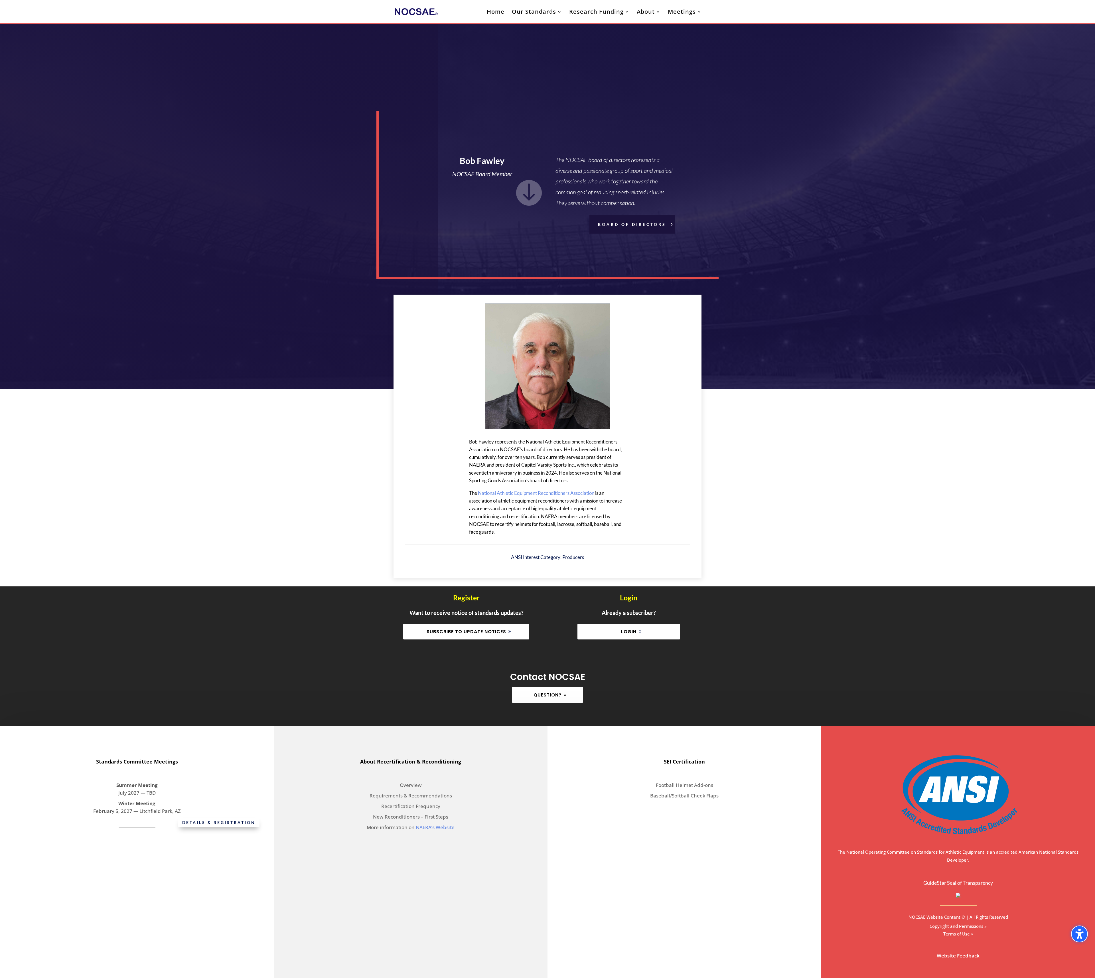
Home (495, 12)
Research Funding (596, 12)
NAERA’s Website (435, 827)
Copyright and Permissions (956, 926)
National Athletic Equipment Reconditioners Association (536, 493)
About (646, 12)
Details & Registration (219, 822)
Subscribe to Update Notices (466, 631)
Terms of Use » (958, 934)
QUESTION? (547, 695)
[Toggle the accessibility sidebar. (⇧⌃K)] (1079, 934)
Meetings (682, 12)
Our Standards (534, 12)
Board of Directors (632, 224)
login (628, 631)
